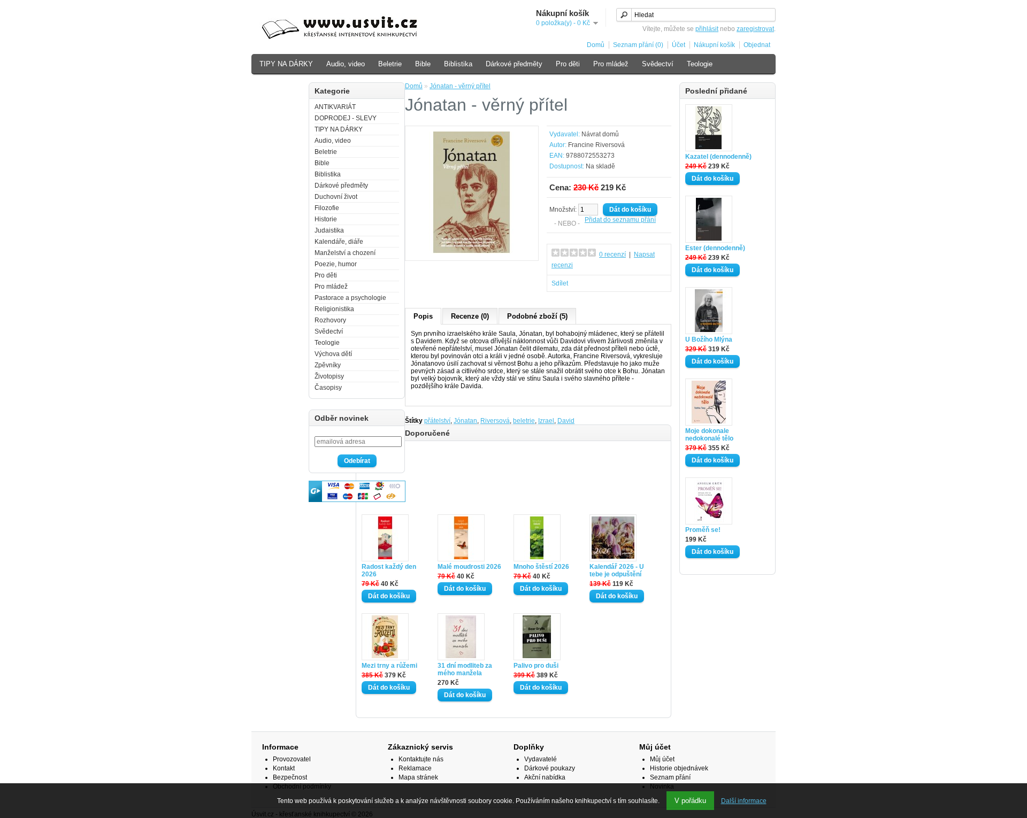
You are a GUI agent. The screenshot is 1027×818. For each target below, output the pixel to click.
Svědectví (657, 64)
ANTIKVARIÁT (335, 107)
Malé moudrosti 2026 (469, 566)
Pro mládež (611, 64)
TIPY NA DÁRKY (286, 64)
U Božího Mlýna (708, 339)
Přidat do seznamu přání (620, 219)
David (565, 421)
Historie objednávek (679, 768)
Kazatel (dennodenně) (718, 156)
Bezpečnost (290, 777)
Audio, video (345, 64)
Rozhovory (330, 320)
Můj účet (662, 759)
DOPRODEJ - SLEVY (346, 118)
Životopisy (329, 376)
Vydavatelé (540, 759)
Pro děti (568, 64)
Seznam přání (670, 777)
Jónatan (465, 421)
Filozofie (327, 208)
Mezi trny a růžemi (389, 665)
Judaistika (329, 230)
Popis (423, 316)
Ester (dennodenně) (715, 248)
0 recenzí (612, 254)
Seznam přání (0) (638, 45)
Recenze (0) (470, 316)
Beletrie (390, 64)
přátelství (437, 421)
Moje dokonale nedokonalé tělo (709, 434)
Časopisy (328, 387)
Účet (678, 45)
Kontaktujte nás (420, 759)
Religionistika (334, 309)
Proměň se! (703, 530)
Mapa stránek (418, 777)
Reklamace (415, 768)
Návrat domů (600, 134)
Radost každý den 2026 (389, 570)
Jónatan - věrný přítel (460, 86)
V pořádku (690, 801)
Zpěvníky (328, 365)
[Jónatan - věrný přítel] (472, 251)
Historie (326, 219)
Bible (423, 64)
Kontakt (284, 768)
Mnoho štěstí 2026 (541, 566)
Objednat (757, 45)
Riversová (495, 421)
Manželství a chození (345, 253)
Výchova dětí (280, 86)
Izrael (546, 421)
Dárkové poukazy (549, 768)
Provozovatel (292, 759)
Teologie (699, 64)
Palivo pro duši (536, 665)
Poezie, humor (336, 264)
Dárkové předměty (514, 64)
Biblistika (458, 64)
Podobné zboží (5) (537, 316)
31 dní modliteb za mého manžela (465, 669)
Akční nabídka (544, 777)
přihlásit (706, 29)
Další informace (744, 801)
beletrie (524, 421)
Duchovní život (336, 196)
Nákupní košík (714, 45)
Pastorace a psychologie (350, 298)
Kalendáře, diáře (339, 241)
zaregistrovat (755, 29)
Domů (595, 45)
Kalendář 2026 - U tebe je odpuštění (616, 570)
